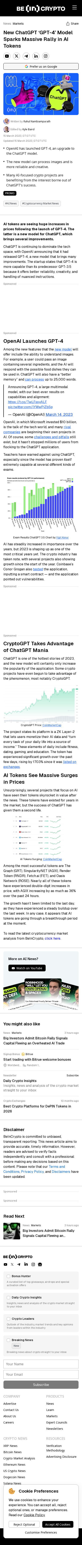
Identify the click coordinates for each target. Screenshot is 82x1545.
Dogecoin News (14, 1477)
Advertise (9, 1404)
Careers (8, 1422)
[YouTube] (7, 56)
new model (63, 349)
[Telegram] (26, 56)
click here (52, 938)
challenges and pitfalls (51, 437)
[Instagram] (45, 56)
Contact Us (11, 1410)
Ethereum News (14, 1465)
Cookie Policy (34, 1515)
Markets (18, 23)
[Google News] (40, 1264)
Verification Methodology (55, 1448)
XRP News (10, 1446)
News (7, 23)
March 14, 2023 (59, 414)
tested (38, 569)
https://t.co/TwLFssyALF (27, 402)
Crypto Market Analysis (19, 1458)
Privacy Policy (32, 1171)
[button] (41, 1280)
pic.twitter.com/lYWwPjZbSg (30, 407)
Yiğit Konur (62, 537)
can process (34, 379)
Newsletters (54, 1429)
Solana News (12, 1483)
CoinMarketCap (51, 725)
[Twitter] (16, 56)
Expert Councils (56, 1422)
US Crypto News (14, 1471)
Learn (50, 1410)
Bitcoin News (12, 1452)
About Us (9, 1416)
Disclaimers (61, 1171)
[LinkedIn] (36, 56)
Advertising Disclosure (61, 1457)
